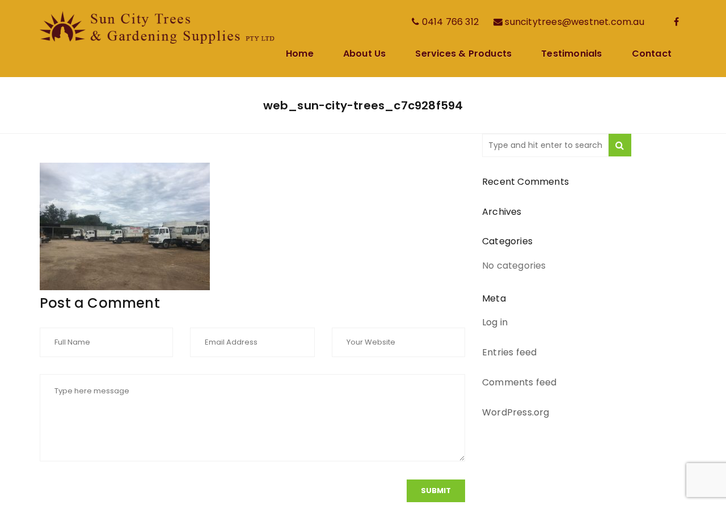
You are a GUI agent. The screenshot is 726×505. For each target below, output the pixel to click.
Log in (495, 322)
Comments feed (519, 382)
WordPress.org (516, 412)
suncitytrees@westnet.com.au (574, 21)
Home (300, 54)
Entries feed (509, 352)
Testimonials (571, 54)
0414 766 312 (450, 21)
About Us (364, 54)
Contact (652, 54)
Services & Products (463, 54)
